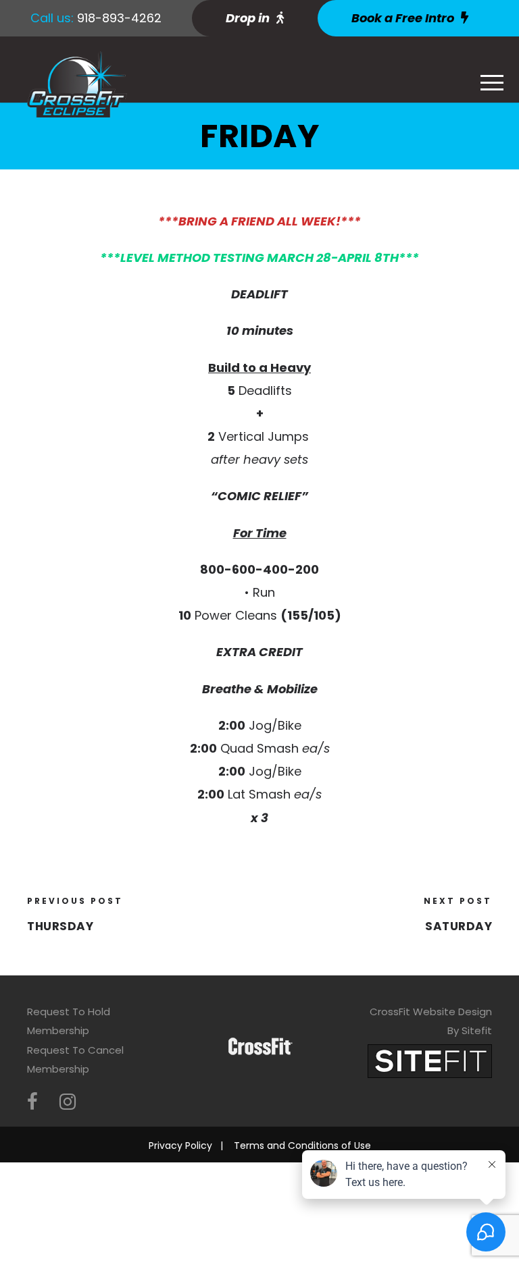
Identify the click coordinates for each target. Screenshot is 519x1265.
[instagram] (67, 1102)
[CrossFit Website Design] (430, 1060)
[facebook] (32, 1102)
